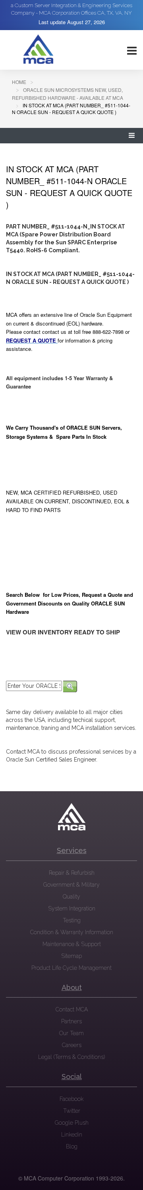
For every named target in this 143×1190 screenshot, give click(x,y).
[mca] (71, 817)
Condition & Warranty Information (71, 932)
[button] (132, 135)
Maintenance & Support (72, 944)
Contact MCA (72, 1009)
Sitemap (71, 956)
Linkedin (71, 1134)
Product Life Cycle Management (71, 968)
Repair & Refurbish (72, 873)
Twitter (71, 1111)
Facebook (71, 1099)
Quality (71, 896)
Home (19, 81)
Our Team (71, 1033)
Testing (72, 920)
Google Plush (72, 1123)
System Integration (71, 908)
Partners (71, 1021)
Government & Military (71, 885)
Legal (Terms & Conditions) (71, 1057)
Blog (71, 1146)
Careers (71, 1045)
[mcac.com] (38, 49)
